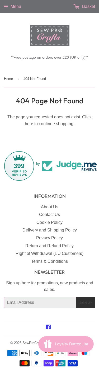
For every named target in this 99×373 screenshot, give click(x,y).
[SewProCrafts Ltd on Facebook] (48, 327)
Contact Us (49, 214)
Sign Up (85, 303)
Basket (88, 6)
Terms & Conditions (49, 261)
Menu (16, 6)
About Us (49, 207)
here (29, 124)
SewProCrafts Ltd (35, 343)
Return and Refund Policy (49, 246)
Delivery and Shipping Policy (49, 230)
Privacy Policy (49, 238)
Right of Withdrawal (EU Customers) (49, 253)
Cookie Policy (49, 222)
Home (8, 79)
